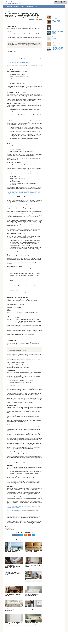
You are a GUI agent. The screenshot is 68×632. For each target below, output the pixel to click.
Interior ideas (9, 2)
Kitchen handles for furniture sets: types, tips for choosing (57, 37)
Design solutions (9, 6)
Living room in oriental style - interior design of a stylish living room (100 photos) (57, 48)
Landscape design (29, 6)
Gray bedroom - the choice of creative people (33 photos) (57, 43)
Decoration (16, 6)
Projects (22, 6)
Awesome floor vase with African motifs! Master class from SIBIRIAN (57, 16)
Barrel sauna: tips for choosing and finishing (56, 21)
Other (36, 6)
